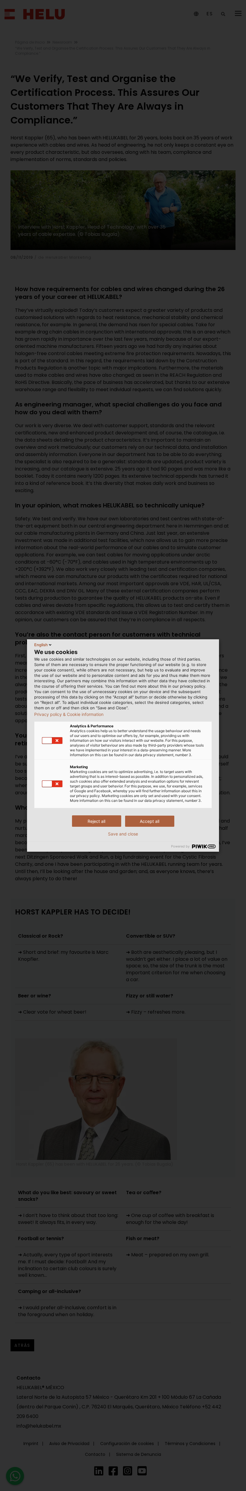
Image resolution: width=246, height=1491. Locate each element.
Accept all (149, 821)
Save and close (123, 834)
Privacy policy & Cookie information (69, 714)
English (41, 644)
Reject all (96, 821)
